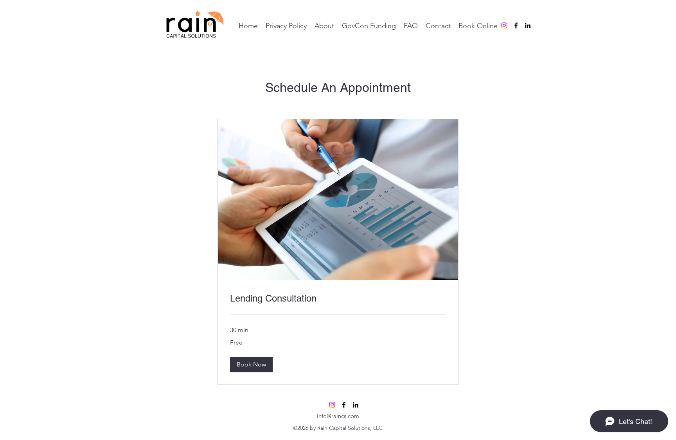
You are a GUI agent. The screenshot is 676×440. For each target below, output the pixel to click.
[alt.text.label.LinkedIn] (528, 25)
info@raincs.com (338, 416)
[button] (251, 364)
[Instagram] (504, 25)
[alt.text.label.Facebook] (516, 25)
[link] (338, 298)
